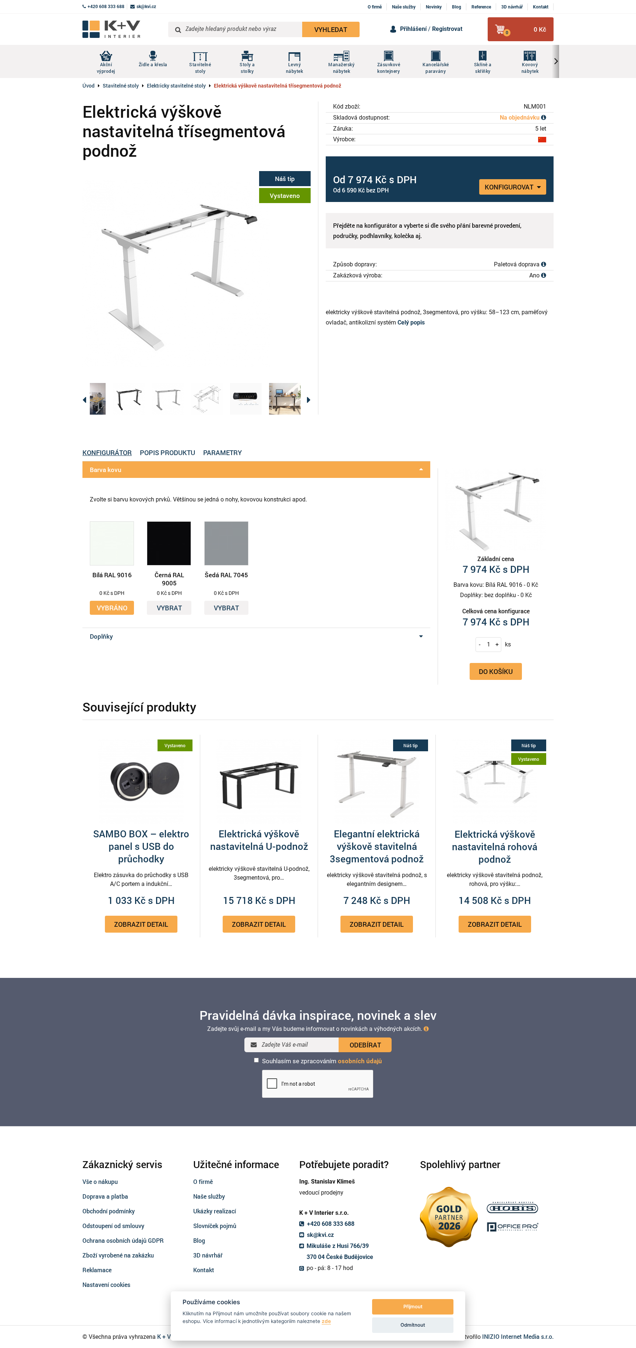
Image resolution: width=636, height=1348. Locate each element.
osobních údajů (360, 1061)
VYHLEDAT (330, 29)
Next (308, 398)
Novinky (434, 7)
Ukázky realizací (214, 1211)
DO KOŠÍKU (496, 671)
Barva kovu (105, 469)
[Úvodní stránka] (122, 29)
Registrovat (447, 28)
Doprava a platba (105, 1196)
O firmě (375, 7)
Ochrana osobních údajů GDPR (123, 1240)
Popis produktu (167, 452)
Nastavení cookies (106, 1284)
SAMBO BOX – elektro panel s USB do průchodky (141, 846)
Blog (456, 7)
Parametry (222, 452)
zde (326, 1321)
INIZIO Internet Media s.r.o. (518, 1336)
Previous (84, 398)
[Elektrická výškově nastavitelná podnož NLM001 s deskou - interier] (89, 399)
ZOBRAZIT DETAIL (141, 924)
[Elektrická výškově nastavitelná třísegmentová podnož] (196, 273)
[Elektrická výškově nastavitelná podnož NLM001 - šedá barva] (167, 399)
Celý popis (411, 322)
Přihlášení (413, 28)
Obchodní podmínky (108, 1211)
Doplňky (101, 636)
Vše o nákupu (100, 1181)
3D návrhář (512, 7)
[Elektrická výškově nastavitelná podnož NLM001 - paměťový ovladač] (245, 399)
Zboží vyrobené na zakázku (118, 1255)
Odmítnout (412, 1325)
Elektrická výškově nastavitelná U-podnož (259, 839)
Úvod (88, 85)
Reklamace (97, 1270)
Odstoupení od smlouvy (113, 1226)
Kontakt (540, 7)
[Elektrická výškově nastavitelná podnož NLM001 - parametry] (206, 399)
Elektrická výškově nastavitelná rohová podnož (494, 846)
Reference (481, 7)
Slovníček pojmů (214, 1226)
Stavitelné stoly (121, 85)
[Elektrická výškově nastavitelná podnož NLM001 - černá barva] (128, 399)
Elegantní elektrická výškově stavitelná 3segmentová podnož (377, 846)
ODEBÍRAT (365, 1044)
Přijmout (413, 1306)
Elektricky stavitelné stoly (176, 85)
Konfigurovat (510, 186)
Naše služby (404, 7)
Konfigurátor (107, 452)
